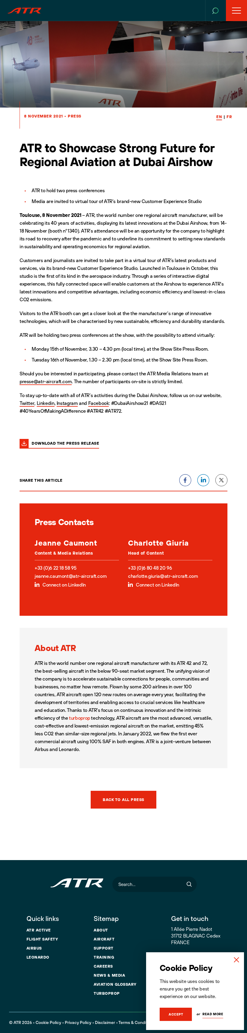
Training (104, 957)
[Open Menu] (236, 11)
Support (104, 948)
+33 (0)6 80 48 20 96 (150, 568)
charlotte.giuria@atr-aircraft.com (163, 576)
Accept (176, 1014)
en (219, 116)
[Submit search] (189, 884)
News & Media (109, 975)
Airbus (34, 948)
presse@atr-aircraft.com (46, 381)
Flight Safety (42, 939)
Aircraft (104, 939)
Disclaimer (105, 1022)
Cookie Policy (48, 1022)
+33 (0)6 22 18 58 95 (55, 568)
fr (229, 116)
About (101, 930)
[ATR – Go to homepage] (24, 11)
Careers (103, 966)
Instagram (67, 403)
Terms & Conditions (136, 1022)
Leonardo (38, 957)
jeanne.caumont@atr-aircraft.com (71, 576)
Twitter (27, 403)
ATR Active (39, 930)
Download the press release (65, 443)
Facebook (98, 403)
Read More (212, 1014)
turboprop (79, 718)
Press (74, 116)
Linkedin (46, 403)
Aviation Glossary (115, 984)
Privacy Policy (78, 1022)
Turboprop (107, 993)
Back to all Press (123, 799)
